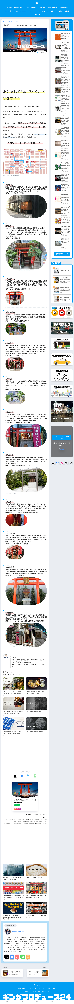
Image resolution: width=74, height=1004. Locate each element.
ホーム (7, 1002)
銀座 (28, 821)
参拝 (16, 821)
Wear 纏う (34, 7)
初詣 (45, 819)
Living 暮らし (42, 7)
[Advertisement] (25, 71)
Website (27, 959)
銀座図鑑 (66, 11)
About (19, 988)
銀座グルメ (43, 821)
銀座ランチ (18, 823)
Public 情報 (8, 11)
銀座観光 (39, 823)
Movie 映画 (50, 11)
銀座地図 (25, 823)
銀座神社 (32, 823)
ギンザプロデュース (22, 819)
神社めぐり (22, 821)
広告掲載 (34, 988)
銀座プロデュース (9, 823)
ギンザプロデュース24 (36, 819)
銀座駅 (45, 823)
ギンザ (13, 819)
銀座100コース (37, 815)
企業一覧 (28, 988)
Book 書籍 (42, 11)
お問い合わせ (41, 988)
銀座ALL (45, 815)
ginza (8, 819)
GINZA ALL (37, 14)
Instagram (17, 959)
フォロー (22, 1002)
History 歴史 (58, 11)
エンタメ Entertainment (20, 11)
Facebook (12, 959)
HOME (37, 985)
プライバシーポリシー (50, 988)
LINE (22, 959)
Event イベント (33, 11)
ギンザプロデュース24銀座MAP (61, 437)
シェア (37, 1002)
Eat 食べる (9, 7)
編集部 (23, 988)
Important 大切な (52, 7)
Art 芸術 (27, 7)
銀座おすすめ (34, 821)
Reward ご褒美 (18, 7)
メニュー (51, 1002)
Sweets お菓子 (63, 7)
